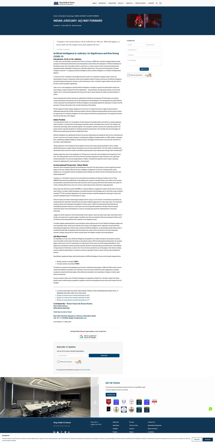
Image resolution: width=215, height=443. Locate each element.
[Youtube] (58, 432)
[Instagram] (69, 432)
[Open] (160, 3)
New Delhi (56, 316)
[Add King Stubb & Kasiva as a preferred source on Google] (88, 337)
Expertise (102, 3)
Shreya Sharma (86, 304)
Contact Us (151, 422)
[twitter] (65, 432)
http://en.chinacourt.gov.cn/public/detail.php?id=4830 (74, 297)
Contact (151, 3)
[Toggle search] (157, 3)
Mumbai (64, 316)
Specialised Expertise (155, 425)
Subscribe (104, 355)
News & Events (152, 428)
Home (55, 16)
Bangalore (71, 316)
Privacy (131, 422)
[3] (57, 297)
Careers (131, 428)
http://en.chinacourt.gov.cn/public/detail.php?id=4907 (74, 295)
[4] (57, 300)
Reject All (196, 439)
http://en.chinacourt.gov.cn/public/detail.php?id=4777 (74, 300)
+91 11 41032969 (62, 318)
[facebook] (61, 432)
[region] (107, 438)
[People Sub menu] (123, 3)
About (95, 3)
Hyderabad (87, 316)
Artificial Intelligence (87, 61)
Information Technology (66, 16)
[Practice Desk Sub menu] (146, 3)
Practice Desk (140, 3)
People (120, 3)
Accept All (207, 439)
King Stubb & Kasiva (60, 306)
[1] (57, 291)
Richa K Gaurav (73, 304)
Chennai (79, 316)
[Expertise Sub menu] (106, 3)
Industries (112, 3)
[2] (57, 295)
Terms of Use (133, 425)
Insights (129, 3)
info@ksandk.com (80, 318)
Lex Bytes (151, 432)
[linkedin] (54, 432)
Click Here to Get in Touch (62, 312)
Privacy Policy (86, 369)
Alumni (131, 432)
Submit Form (144, 69)
